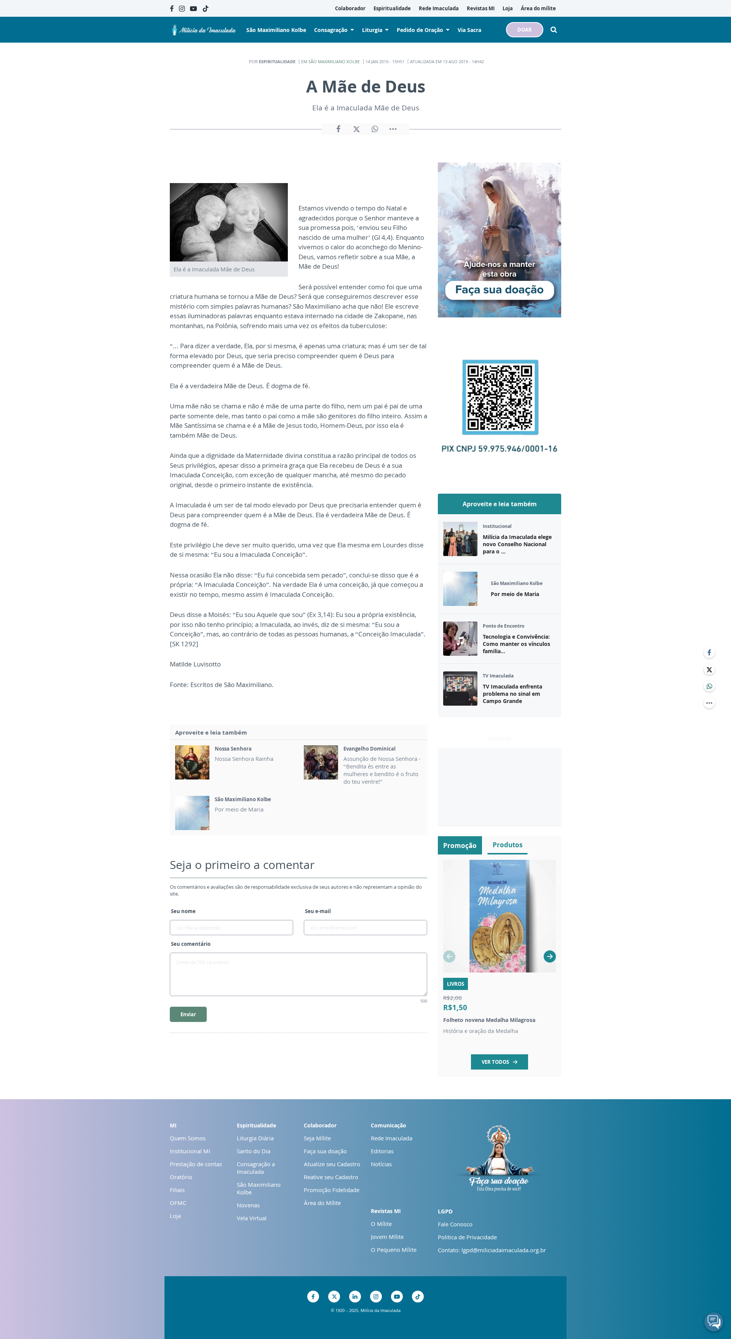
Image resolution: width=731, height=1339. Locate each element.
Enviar (188, 1014)
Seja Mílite (317, 1138)
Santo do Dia (253, 1151)
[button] (550, 956)
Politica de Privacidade (467, 1237)
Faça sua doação (325, 1151)
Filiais (177, 1190)
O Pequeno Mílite (394, 1249)
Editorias (382, 1151)
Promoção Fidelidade (331, 1190)
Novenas (248, 1205)
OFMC (178, 1203)
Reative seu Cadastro (331, 1177)
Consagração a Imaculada (256, 1167)
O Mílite (381, 1223)
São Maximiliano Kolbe (334, 61)
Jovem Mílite (387, 1236)
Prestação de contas (196, 1164)
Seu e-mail (318, 911)
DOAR (524, 29)
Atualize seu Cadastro (332, 1164)
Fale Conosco (455, 1224)
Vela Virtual (252, 1218)
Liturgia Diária (255, 1138)
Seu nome (183, 911)
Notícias (381, 1164)
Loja (175, 1215)
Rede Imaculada (391, 1138)
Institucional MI (190, 1151)
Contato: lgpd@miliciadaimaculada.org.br (492, 1250)
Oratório (181, 1177)
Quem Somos (188, 1138)
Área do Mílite (322, 1203)
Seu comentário (191, 943)
